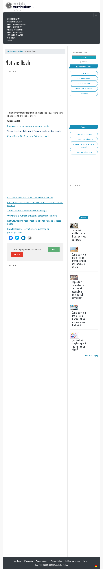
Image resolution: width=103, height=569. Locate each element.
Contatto (17, 561)
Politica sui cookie (72, 561)
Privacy (86, 561)
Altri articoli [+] (91, 355)
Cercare (84, 57)
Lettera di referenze (14, 27)
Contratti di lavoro (84, 134)
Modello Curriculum (15, 51)
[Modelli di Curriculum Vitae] (96, 566)
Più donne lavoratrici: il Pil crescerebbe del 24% (30, 197)
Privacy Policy (56, 561)
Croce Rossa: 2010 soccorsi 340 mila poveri (28, 136)
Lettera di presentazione (16, 24)
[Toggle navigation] (95, 15)
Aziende (9, 40)
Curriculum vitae (13, 19)
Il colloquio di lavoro (15, 35)
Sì (55, 249)
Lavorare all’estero (84, 152)
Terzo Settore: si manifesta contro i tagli (27, 210)
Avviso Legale (41, 561)
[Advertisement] (35, 91)
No (18, 254)
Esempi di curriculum (15, 29)
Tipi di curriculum (83, 83)
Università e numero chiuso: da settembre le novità (32, 215)
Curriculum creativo (14, 21)
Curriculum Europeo (83, 88)
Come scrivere (84, 78)
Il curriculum (83, 73)
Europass (84, 93)
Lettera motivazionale (15, 32)
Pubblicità (28, 561)
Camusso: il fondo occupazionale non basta (28, 126)
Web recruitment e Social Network (84, 145)
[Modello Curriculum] (21, 6)
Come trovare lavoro (84, 139)
